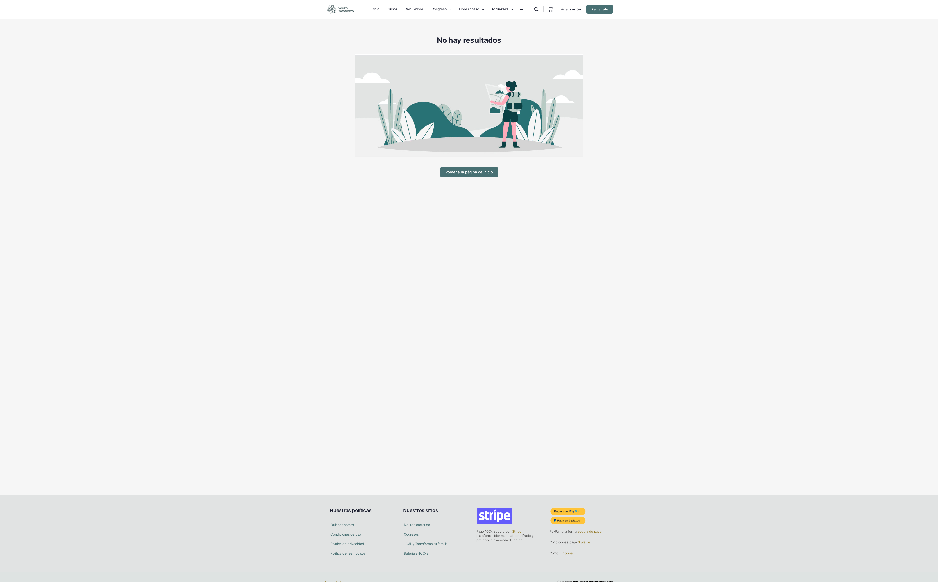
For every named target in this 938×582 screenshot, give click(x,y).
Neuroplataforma (417, 525)
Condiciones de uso (345, 534)
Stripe (516, 531)
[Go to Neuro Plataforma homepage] (340, 8)
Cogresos (411, 534)
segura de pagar (590, 531)
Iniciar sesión (570, 9)
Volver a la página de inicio (469, 172)
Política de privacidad (347, 544)
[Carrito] (550, 9)
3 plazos (584, 542)
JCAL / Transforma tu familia (426, 544)
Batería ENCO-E (416, 553)
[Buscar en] (536, 9)
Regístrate (599, 9)
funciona (565, 553)
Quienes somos (342, 525)
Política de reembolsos (347, 553)
